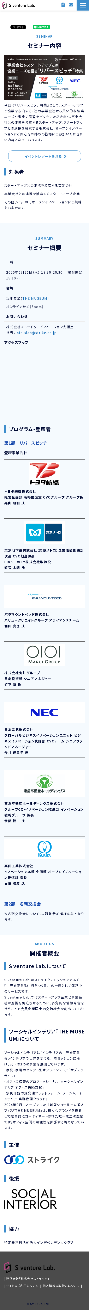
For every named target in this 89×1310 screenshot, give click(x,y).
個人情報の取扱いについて (61, 1286)
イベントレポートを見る (43, 156)
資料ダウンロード (63, 4)
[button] (83, 5)
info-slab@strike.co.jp (36, 332)
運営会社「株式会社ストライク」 (27, 1279)
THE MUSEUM (34, 298)
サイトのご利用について (22, 1286)
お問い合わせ (71, 4)
